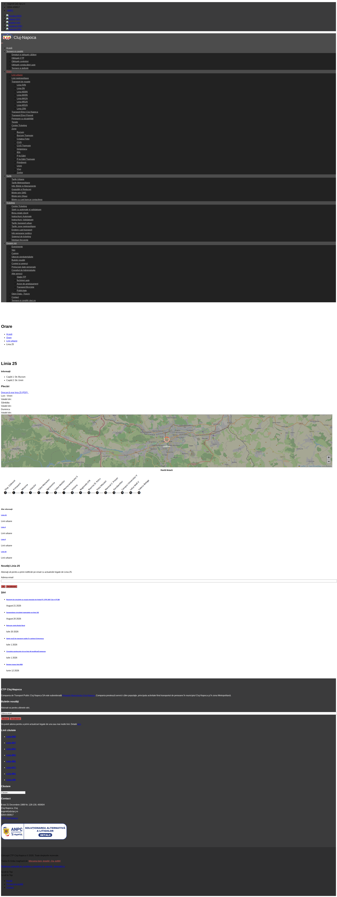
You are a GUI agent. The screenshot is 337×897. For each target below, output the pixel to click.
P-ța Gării (21, 156)
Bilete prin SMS (19, 193)
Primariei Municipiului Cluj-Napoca (78, 695)
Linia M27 (11, 743)
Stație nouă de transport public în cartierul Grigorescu (25, 638)
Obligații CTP (18, 58)
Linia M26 (11, 737)
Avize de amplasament (27, 284)
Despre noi (11, 243)
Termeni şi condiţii (14, 884)
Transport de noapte (21, 82)
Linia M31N (22, 105)
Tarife (8, 176)
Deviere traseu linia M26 (14, 664)
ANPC (10, 10)
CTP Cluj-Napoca (9, 818)
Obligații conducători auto (23, 65)
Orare (9, 71)
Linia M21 (11, 749)
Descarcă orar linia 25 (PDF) (14, 392)
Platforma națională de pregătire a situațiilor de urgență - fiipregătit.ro (33, 866)
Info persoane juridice (22, 233)
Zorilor (20, 172)
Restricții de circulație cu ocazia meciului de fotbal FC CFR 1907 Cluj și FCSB (33, 599)
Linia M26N (22, 92)
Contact (15, 297)
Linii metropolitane (20, 78)
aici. (79, 724)
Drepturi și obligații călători (24, 55)
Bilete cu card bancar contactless (27, 199)
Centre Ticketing (19, 125)
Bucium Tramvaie (25, 135)
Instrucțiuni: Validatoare (22, 220)
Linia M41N (22, 98)
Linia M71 (11, 767)
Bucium (20, 132)
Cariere (15, 253)
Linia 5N (21, 88)
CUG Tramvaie (24, 145)
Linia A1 (4, 515)
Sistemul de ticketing (21, 236)
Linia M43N (22, 95)
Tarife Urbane (18, 179)
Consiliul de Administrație (23, 270)
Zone (14, 129)
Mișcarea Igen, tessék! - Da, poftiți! (45, 861)
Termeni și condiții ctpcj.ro (24, 300)
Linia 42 (3, 551)
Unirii (19, 166)
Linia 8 (3, 539)
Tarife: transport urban (22, 223)
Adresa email (7, 577)
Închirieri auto (23, 280)
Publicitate (22, 290)
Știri (13, 250)
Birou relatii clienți (20, 213)
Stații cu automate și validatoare (26, 209)
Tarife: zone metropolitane (24, 226)
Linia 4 (3, 527)
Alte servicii (17, 274)
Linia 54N (21, 85)
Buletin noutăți (18, 260)
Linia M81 (11, 761)
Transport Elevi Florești (22, 115)
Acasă (9, 48)
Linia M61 (11, 774)
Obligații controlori (20, 61)
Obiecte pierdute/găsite (22, 257)
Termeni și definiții (20, 68)
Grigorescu (22, 149)
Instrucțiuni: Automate (22, 216)
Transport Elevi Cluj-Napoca (25, 112)
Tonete (15, 122)
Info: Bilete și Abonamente (24, 186)
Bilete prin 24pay (19, 196)
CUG (19, 142)
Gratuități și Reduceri (21, 189)
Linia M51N (22, 102)
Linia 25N (21, 109)
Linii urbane (17, 75)
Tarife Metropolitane (21, 183)
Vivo (19, 169)
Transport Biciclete (25, 287)
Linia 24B (11, 780)
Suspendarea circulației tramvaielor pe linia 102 (22, 612)
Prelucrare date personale (24, 267)
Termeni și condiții (14, 51)
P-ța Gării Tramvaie (26, 159)
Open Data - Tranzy (21, 294)
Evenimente (17, 247)
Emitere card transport (22, 230)
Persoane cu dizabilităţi (22, 119)
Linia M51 (11, 755)
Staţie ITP (21, 277)
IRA (18, 152)
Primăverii (21, 162)
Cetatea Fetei (23, 139)
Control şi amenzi (20, 263)
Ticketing (10, 203)
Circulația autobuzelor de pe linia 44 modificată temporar (26, 651)
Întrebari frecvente (20, 240)
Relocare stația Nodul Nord (15, 625)
